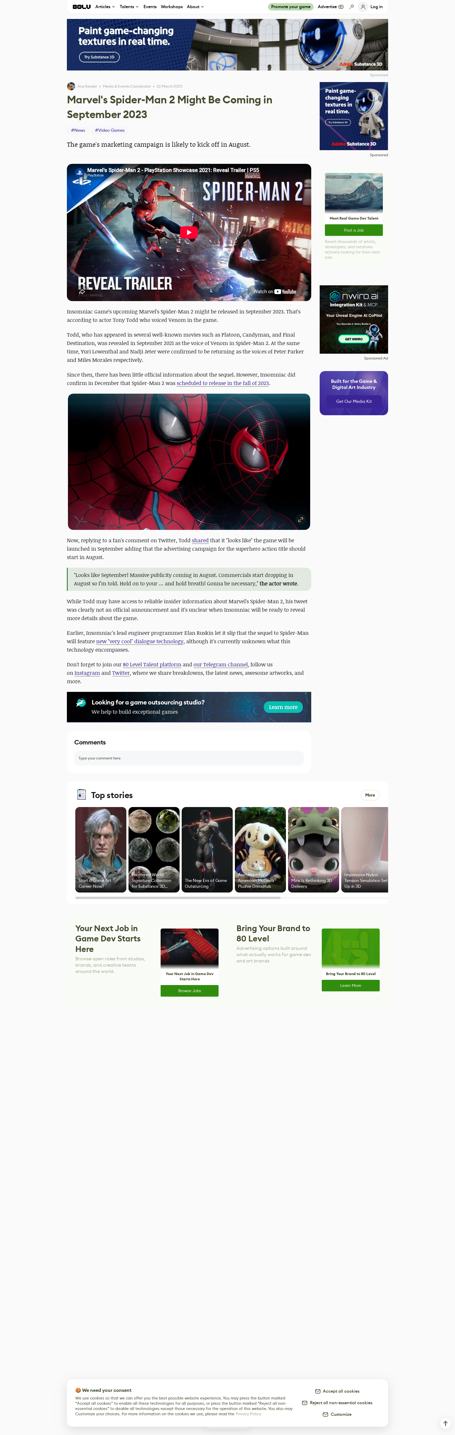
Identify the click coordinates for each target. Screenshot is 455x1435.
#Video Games (110, 130)
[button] (189, 462)
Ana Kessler (87, 86)
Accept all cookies (340, 1391)
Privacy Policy (248, 1413)
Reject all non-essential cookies (340, 1403)
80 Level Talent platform (152, 664)
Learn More (350, 985)
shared (200, 540)
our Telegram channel (221, 664)
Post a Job (354, 230)
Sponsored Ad (376, 358)
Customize (340, 1414)
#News (78, 130)
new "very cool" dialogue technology (140, 641)
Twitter (121, 672)
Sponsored (379, 155)
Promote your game (290, 6)
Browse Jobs (189, 990)
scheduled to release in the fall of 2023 (223, 383)
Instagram (87, 672)
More (370, 795)
